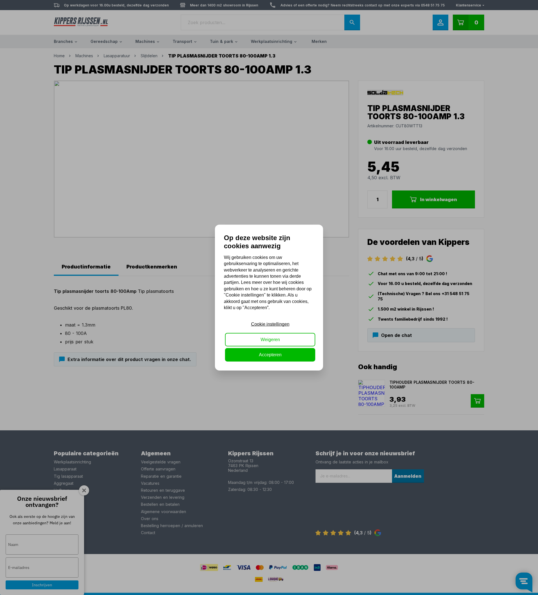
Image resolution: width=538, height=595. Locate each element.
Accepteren (270, 354)
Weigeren (270, 339)
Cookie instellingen (270, 324)
